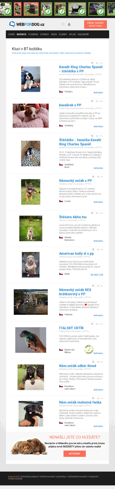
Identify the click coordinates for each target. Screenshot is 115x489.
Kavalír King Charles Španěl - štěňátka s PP (81, 69)
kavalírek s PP (70, 105)
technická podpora (29, 476)
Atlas (72, 34)
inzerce (21, 34)
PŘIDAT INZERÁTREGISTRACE (95, 24)
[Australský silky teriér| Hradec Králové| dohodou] (77, 9)
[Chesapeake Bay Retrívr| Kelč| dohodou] (60, 9)
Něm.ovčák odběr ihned (77, 366)
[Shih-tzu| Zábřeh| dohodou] (46, 9)
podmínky (61, 476)
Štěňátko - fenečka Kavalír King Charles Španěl (80, 142)
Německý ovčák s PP (75, 181)
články (63, 34)
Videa (54, 34)
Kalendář (83, 34)
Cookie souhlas (15, 478)
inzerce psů (13, 476)
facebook (92, 476)
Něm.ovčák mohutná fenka (80, 402)
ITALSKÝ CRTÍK (71, 328)
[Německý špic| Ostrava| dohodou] (31, 9)
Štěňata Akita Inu (73, 217)
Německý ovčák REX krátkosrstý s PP (75, 292)
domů (11, 34)
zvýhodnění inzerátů (77, 476)
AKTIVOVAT (74, 454)
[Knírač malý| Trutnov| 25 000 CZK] (18, 9)
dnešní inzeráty (47, 476)
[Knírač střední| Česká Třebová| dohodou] (96, 9)
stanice (44, 34)
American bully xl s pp (76, 254)
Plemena (33, 34)
